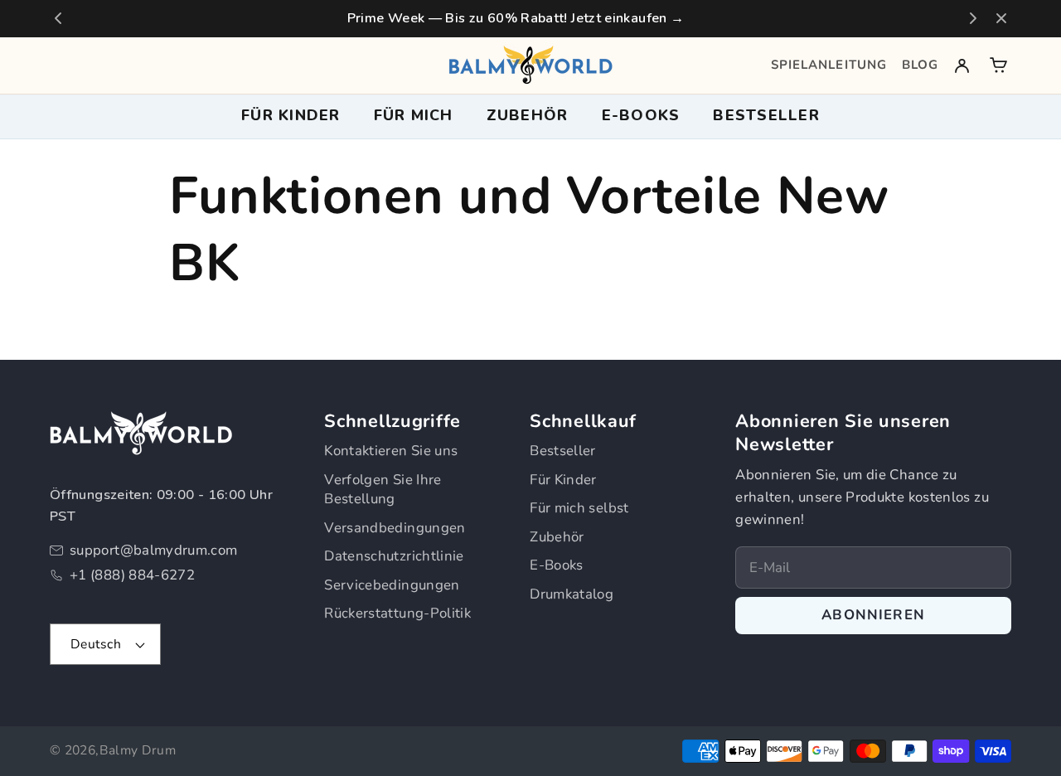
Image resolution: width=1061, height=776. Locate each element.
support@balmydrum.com (154, 550)
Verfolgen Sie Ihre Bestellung (382, 489)
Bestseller (766, 115)
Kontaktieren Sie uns (391, 450)
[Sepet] (998, 65)
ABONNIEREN (873, 614)
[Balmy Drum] (530, 65)
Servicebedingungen (391, 584)
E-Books (557, 565)
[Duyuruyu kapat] (1001, 18)
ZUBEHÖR (528, 115)
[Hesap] (962, 65)
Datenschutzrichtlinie (394, 555)
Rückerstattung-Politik (397, 613)
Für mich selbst (579, 507)
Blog (920, 64)
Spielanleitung (829, 64)
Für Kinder (563, 479)
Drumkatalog (571, 594)
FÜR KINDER (291, 115)
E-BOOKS (641, 115)
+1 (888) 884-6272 (132, 574)
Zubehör (557, 536)
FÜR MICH (413, 115)
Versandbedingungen (394, 527)
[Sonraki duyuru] (973, 18)
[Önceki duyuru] (58, 18)
